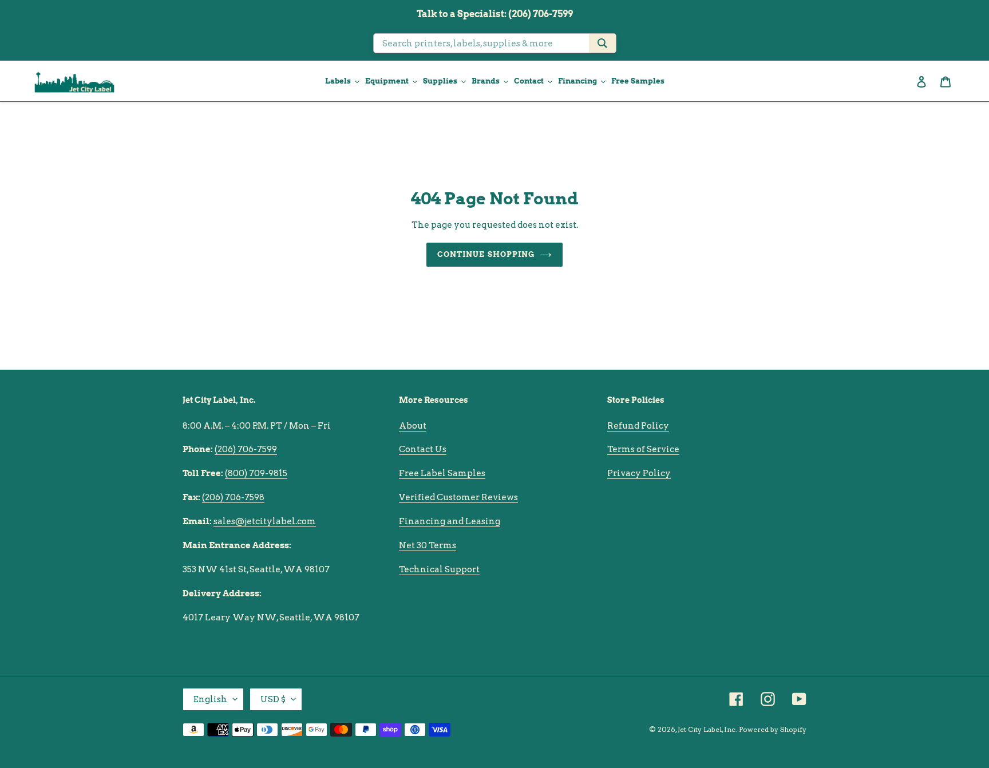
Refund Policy (638, 426)
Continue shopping (486, 254)
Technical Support (439, 569)
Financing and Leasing (449, 521)
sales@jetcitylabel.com (264, 521)
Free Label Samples (442, 473)
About (412, 426)
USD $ (273, 699)
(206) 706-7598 (233, 497)
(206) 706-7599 (246, 449)
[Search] (602, 43)
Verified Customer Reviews (458, 497)
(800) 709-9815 (256, 473)
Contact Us (422, 449)
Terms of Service (643, 449)
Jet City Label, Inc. (707, 729)
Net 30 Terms (427, 545)
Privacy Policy (639, 473)
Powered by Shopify (772, 729)
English (210, 699)
